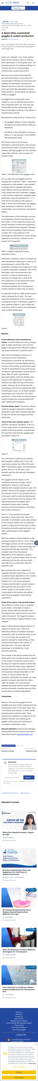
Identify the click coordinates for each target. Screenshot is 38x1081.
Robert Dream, (9, 877)
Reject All (19, 1072)
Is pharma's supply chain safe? (13, 751)
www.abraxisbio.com (25, 734)
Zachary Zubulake (10, 955)
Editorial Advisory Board (19, 1021)
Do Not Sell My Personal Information (19, 1023)
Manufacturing (25, 793)
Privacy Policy (19, 1025)
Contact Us (19, 1016)
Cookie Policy (32, 1063)
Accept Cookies (19, 1077)
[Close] (36, 1044)
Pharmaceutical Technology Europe (12, 23)
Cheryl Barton (9, 917)
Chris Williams (9, 994)
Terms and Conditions (19, 1027)
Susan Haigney (9, 837)
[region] (19, 1061)
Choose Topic (17, 8)
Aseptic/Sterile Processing (10, 793)
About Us (19, 1012)
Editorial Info (19, 1019)
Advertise (19, 1014)
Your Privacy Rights (19, 1030)
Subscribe (28, 777)
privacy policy (6, 783)
